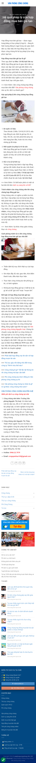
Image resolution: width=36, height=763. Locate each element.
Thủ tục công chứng (8, 501)
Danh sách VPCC (6, 705)
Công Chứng (17, 758)
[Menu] (2, 3)
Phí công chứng (18, 688)
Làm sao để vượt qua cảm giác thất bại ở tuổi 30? (20, 637)
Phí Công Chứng (6, 504)
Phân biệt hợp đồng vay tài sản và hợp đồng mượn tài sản (8, 473)
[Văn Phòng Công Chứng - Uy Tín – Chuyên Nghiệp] (18, 3)
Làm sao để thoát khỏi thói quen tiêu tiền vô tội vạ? (20, 588)
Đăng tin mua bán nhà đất (9, 730)
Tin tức (24, 14)
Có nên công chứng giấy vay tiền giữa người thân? (20, 596)
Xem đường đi (18, 683)
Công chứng (5, 493)
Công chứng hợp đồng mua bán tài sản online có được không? (20, 629)
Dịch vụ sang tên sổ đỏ (8, 717)
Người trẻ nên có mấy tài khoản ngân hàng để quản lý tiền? (20, 645)
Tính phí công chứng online (9, 726)
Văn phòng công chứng (8, 713)
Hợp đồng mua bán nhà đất (10, 723)
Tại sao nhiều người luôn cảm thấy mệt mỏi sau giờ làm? (20, 604)
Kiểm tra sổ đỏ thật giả (8, 720)
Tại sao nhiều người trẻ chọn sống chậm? (19, 620)
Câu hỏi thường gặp (15, 14)
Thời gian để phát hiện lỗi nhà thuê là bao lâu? (19, 653)
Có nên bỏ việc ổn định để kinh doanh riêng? (20, 612)
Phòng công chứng (27, 758)
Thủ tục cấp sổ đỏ (7, 497)
